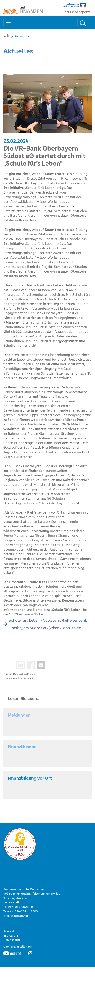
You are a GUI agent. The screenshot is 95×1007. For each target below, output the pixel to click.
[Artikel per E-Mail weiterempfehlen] (40, 665)
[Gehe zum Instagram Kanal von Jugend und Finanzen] (30, 953)
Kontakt (8, 931)
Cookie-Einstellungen (17, 947)
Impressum (10, 935)
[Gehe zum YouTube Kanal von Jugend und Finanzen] (12, 953)
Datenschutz (11, 940)
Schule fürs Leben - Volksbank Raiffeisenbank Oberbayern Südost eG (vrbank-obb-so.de (48, 624)
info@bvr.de (21, 916)
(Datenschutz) (25, 678)
